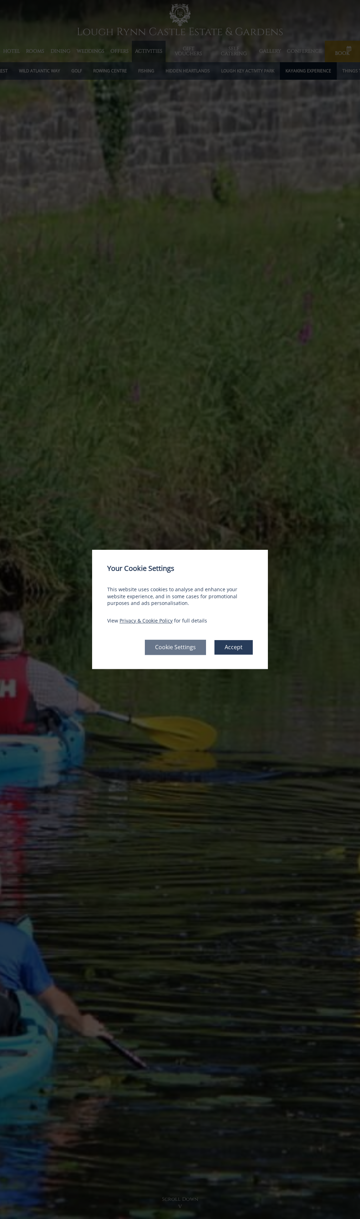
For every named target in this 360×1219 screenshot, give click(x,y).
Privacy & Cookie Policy (146, 620)
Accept (234, 647)
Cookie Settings (175, 647)
